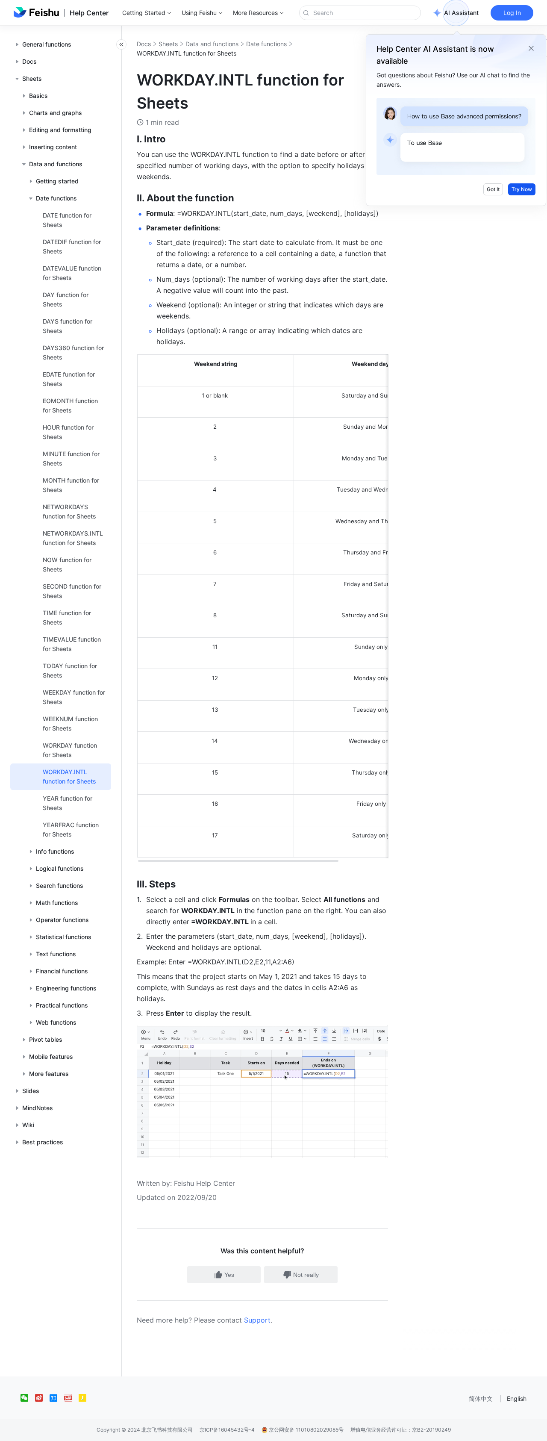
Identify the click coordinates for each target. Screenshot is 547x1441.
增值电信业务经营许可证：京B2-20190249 (400, 1429)
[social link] (28, 1398)
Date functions (266, 43)
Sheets (168, 43)
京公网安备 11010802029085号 (306, 1429)
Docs (144, 43)
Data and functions (211, 43)
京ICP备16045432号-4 (227, 1429)
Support (257, 1320)
